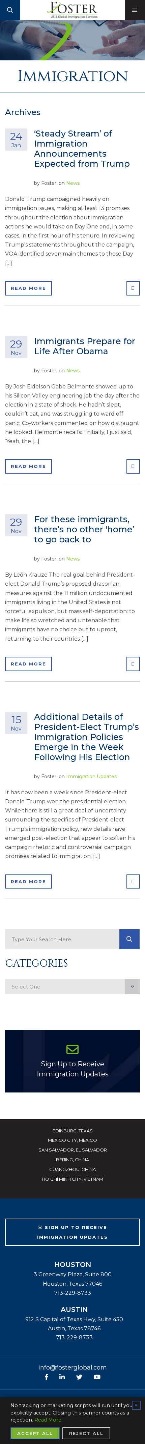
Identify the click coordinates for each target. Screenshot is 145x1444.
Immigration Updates (91, 776)
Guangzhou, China (72, 1169)
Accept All (35, 1433)
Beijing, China (72, 1159)
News (73, 183)
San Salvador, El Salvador (72, 1150)
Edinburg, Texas (73, 1130)
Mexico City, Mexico (72, 1140)
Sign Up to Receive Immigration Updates (73, 1069)
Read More (28, 288)
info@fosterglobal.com (72, 1367)
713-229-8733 (72, 1293)
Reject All (86, 1433)
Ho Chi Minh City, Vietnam (72, 1179)
